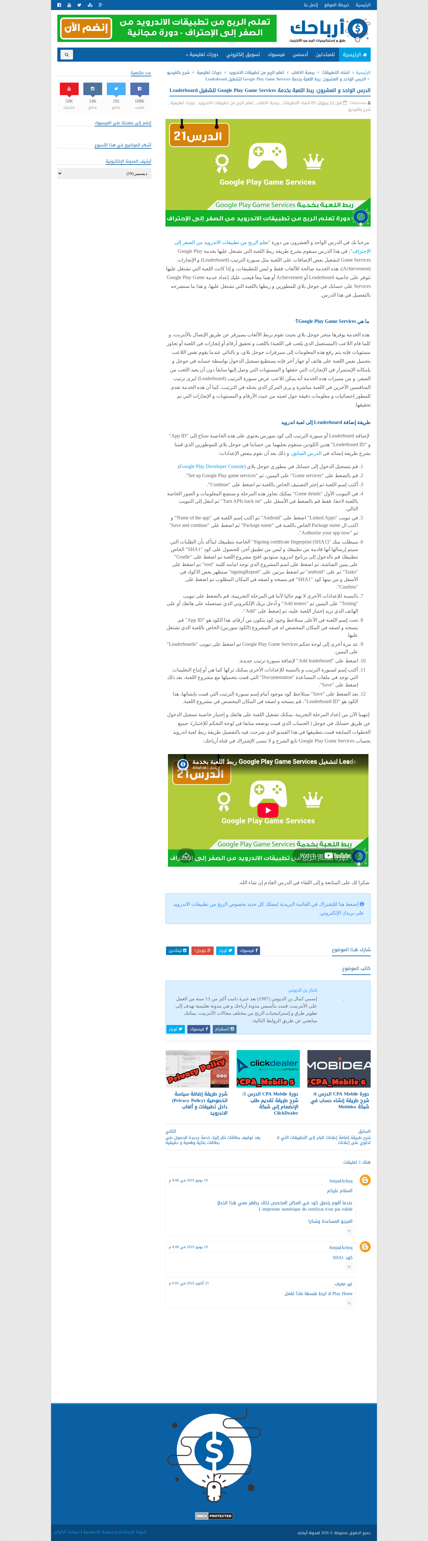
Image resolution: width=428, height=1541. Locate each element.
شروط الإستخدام (131, 1532)
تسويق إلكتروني (243, 54)
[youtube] (69, 5)
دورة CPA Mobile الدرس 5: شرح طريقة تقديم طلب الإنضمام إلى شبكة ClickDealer (270, 1103)
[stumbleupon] (90, 5)
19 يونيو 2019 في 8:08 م (188, 1180)
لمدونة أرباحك (308, 1532)
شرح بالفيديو (178, 72)
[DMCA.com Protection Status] (214, 1518)
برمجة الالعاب (303, 72)
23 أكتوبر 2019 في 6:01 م (189, 1283)
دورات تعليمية (204, 54)
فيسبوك (276, 54)
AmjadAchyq (340, 1181)
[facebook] (59, 5)
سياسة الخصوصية (98, 1532)
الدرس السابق (306, 453)
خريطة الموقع (336, 5)
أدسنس (300, 54)
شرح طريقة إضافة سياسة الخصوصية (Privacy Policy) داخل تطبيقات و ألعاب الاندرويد (199, 1103)
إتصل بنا (311, 5)
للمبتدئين (325, 54)
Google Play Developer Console (212, 466)
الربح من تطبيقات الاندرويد (196, 67)
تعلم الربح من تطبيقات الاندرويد (256, 72)
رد (349, 1230)
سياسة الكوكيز (67, 1532)
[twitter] (79, 5)
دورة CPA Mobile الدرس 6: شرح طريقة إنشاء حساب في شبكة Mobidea (340, 1100)
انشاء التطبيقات (336, 72)
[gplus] (101, 5)
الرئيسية (363, 5)
